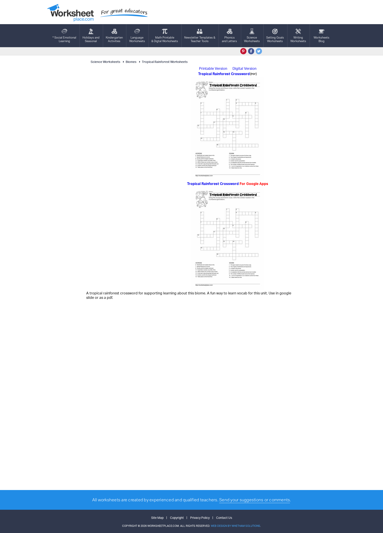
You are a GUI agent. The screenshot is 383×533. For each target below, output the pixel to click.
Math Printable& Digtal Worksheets (164, 39)
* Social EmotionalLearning (64, 39)
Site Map (157, 517)
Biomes (131, 62)
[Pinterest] (243, 51)
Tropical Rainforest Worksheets (165, 62)
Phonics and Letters (229, 39)
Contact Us (224, 517)
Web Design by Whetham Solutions (235, 525)
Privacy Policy (200, 517)
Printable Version (213, 68)
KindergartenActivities (114, 39)
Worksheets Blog (321, 39)
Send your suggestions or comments (254, 499)
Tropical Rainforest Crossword (227, 183)
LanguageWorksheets (137, 39)
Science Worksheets (105, 62)
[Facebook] (251, 51)
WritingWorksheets (298, 39)
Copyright (177, 517)
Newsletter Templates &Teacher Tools (199, 39)
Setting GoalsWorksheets (275, 39)
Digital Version (244, 68)
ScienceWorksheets (252, 39)
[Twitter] (259, 51)
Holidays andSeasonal (91, 39)
